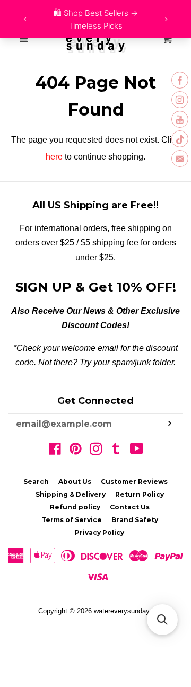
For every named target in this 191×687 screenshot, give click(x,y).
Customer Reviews (134, 482)
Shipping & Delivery (71, 494)
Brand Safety (134, 520)
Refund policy (75, 507)
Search (36, 482)
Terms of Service (71, 520)
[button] (162, 619)
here (54, 156)
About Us (74, 482)
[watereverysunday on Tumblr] (116, 450)
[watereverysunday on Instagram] (96, 450)
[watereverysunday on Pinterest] (75, 450)
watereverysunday (122, 611)
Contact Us (130, 507)
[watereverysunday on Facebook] (55, 450)
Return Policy (139, 494)
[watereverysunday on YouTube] (136, 450)
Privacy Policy (99, 532)
